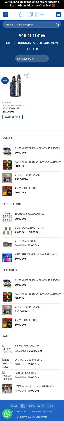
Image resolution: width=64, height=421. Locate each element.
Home (9, 42)
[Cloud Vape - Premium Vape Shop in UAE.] (32, 14)
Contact (17, 411)
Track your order (41, 411)
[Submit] (57, 24)
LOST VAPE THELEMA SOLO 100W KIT (13, 107)
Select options (12, 117)
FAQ (26, 411)
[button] (5, 14)
